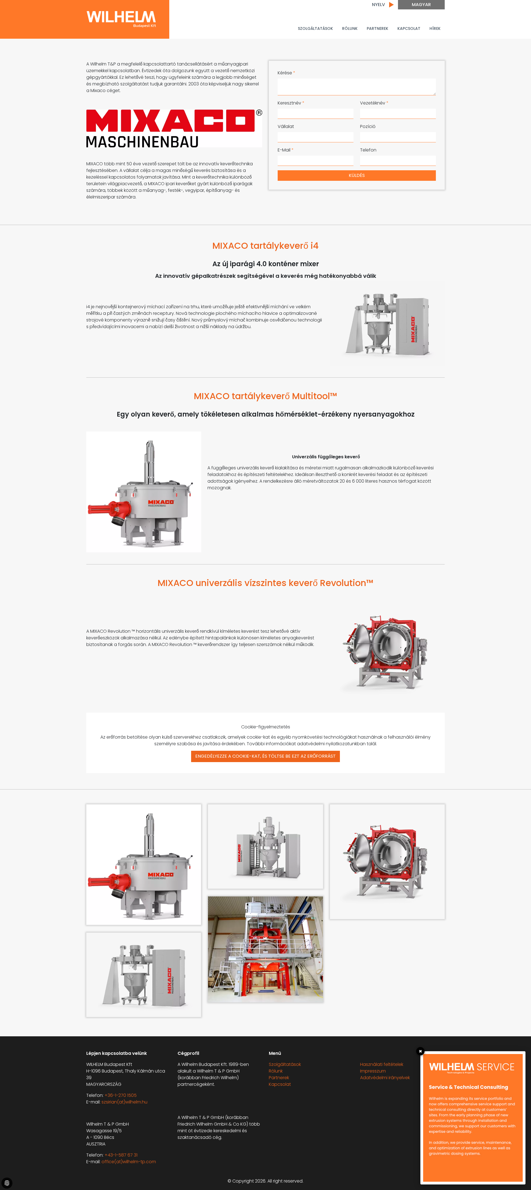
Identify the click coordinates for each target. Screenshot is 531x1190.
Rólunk (350, 28)
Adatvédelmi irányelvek (385, 1077)
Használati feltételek (381, 1064)
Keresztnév (291, 103)
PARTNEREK (377, 28)
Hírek (435, 28)
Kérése (286, 73)
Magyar (421, 4)
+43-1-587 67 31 (121, 1155)
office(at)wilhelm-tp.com (128, 1161)
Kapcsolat (408, 28)
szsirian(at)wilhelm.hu (124, 1102)
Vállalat (286, 126)
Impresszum (373, 1071)
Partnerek (279, 1077)
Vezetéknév (374, 103)
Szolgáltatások (315, 28)
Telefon (368, 150)
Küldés (357, 175)
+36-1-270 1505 (121, 1095)
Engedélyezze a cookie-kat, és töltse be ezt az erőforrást (265, 756)
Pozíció (368, 126)
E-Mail (286, 150)
